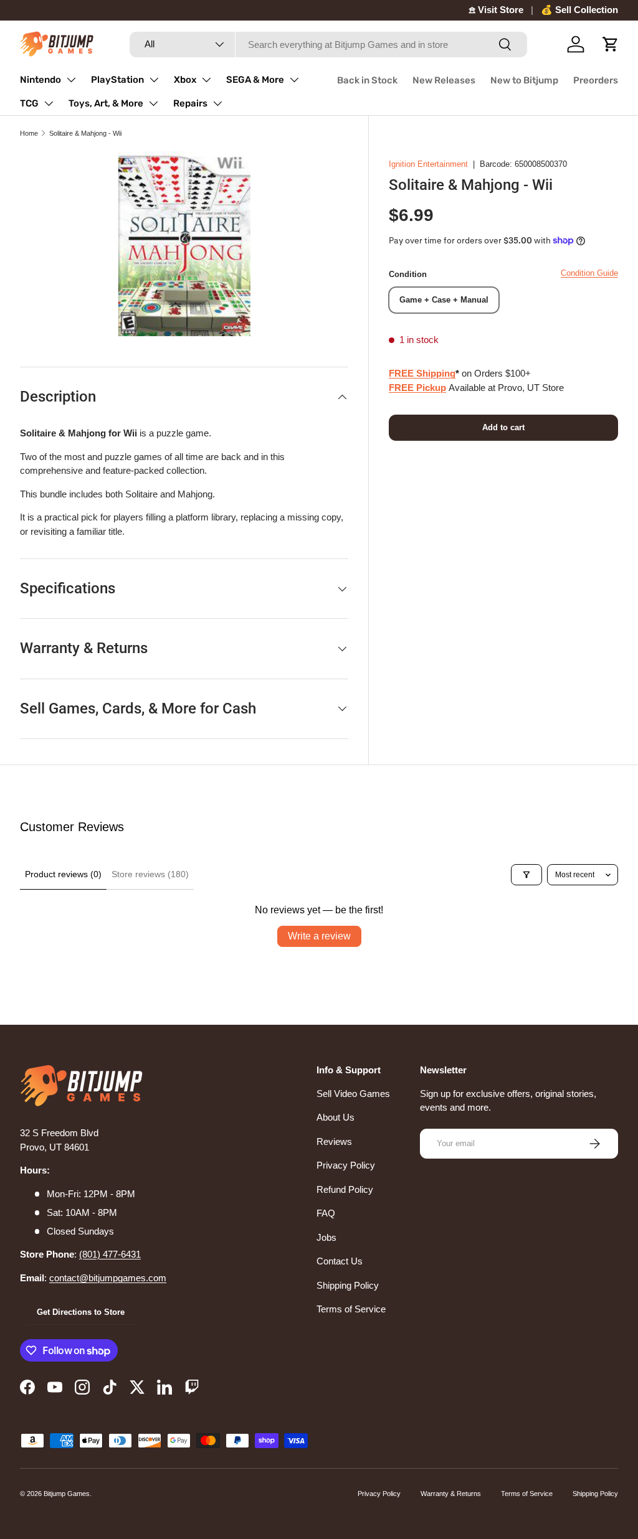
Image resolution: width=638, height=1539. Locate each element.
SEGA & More (255, 79)
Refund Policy (345, 1189)
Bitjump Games (67, 1493)
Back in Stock (367, 80)
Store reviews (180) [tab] (150, 874)
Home (29, 133)
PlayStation (117, 79)
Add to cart (503, 427)
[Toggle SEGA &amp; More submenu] (294, 79)
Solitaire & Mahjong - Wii (85, 133)
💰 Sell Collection (579, 9)
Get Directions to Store (81, 1312)
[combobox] (328, 44)
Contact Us (340, 1261)
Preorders (595, 80)
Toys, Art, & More (106, 103)
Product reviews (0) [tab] (63, 874)
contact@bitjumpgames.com (107, 1278)
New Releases (443, 80)
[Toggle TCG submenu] (48, 103)
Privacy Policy (346, 1165)
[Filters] (526, 874)
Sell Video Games (353, 1093)
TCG (29, 103)
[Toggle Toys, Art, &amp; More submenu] (153, 103)
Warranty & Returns (451, 1493)
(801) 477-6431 (110, 1254)
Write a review (319, 936)
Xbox (185, 79)
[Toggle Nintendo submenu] (71, 79)
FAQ (326, 1213)
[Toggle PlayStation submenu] (153, 79)
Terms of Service (351, 1309)
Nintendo (40, 79)
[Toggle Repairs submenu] (217, 103)
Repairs (190, 103)
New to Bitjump (524, 80)
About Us (336, 1117)
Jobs (326, 1237)
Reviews (334, 1141)
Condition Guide (589, 273)
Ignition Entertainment (428, 164)
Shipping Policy (348, 1285)
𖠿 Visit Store (496, 9)
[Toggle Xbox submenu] (206, 79)
